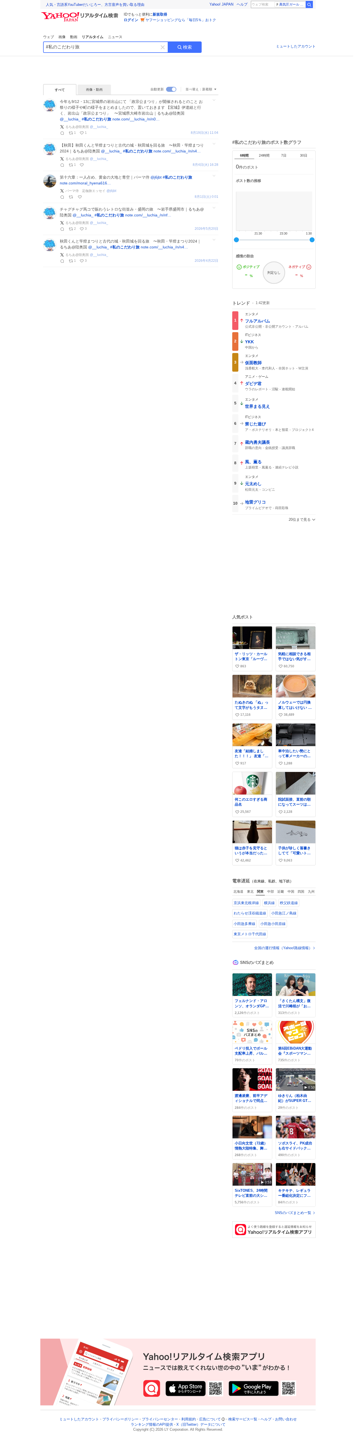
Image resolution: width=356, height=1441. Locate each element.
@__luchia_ (70, 119)
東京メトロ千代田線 (250, 934)
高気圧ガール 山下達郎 (292, 4)
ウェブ (48, 37)
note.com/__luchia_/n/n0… (136, 119)
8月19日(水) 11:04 (204, 133)
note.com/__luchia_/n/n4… (177, 151)
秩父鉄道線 (289, 903)
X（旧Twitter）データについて (201, 1424)
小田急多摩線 (244, 924)
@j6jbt (156, 177)
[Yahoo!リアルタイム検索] (80, 13)
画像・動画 (94, 90)
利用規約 (188, 1419)
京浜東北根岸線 (246, 903)
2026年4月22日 (206, 261)
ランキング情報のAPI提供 (152, 1424)
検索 (187, 47)
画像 (62, 37)
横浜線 (269, 903)
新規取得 (160, 14)
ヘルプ (242, 4)
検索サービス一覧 (242, 1419)
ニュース (115, 37)
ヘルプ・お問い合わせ (279, 1419)
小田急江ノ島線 (283, 913)
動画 (73, 37)
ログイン (131, 20)
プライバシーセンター (160, 1419)
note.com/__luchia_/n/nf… (148, 215)
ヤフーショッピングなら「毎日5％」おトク (180, 20)
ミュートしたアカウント (296, 46)
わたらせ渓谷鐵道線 (250, 913)
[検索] (309, 4)
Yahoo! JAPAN (221, 4)
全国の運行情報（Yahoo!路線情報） (283, 948)
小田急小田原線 (273, 924)
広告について (210, 1419)
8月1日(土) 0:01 (206, 197)
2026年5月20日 (206, 229)
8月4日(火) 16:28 (205, 165)
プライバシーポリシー (120, 1419)
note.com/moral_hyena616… (85, 183)
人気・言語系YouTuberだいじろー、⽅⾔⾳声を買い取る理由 (95, 5)
